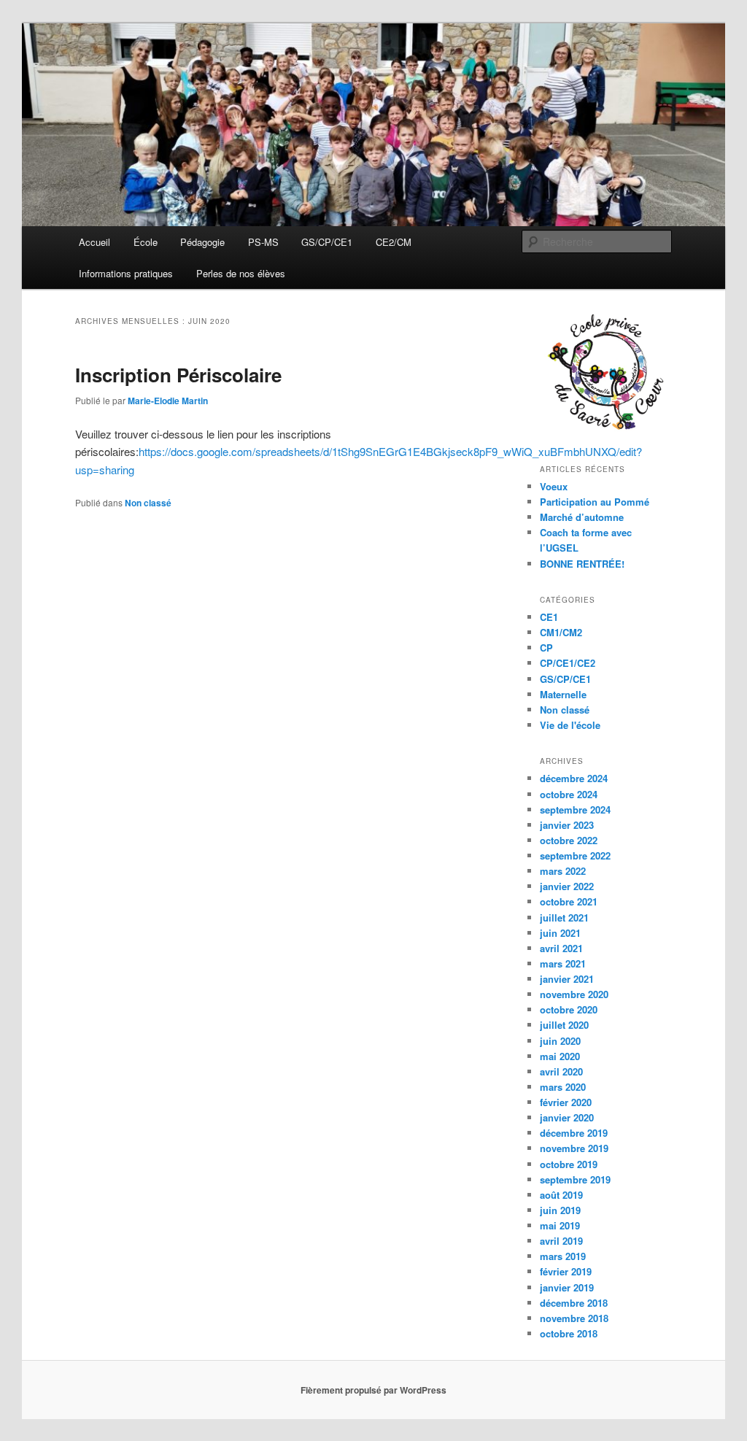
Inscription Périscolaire (178, 374)
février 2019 (566, 1271)
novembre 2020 (574, 994)
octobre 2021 (568, 901)
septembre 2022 (575, 855)
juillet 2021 (564, 917)
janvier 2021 (567, 979)
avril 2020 (561, 1071)
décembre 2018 (574, 1303)
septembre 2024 (575, 809)
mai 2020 (560, 1056)
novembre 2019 (574, 1148)
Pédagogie (202, 242)
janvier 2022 (567, 886)
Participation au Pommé (594, 502)
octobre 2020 (568, 1009)
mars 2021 (563, 963)
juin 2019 (560, 1210)
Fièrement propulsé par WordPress (373, 1389)
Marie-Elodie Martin (168, 400)
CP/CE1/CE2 (567, 663)
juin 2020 (560, 1041)
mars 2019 (563, 1256)
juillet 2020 (564, 1025)
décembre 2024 (574, 778)
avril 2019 (561, 1241)
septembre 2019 (575, 1179)
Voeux (554, 486)
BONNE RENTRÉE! (582, 564)
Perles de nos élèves (240, 273)
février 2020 (566, 1102)
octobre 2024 (568, 794)
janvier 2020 (567, 1117)
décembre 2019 (574, 1133)
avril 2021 (561, 948)
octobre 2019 (568, 1164)
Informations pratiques (126, 273)
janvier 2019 (567, 1287)
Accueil (94, 242)
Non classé (148, 502)
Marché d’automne (582, 517)
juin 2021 (560, 933)
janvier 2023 (567, 825)
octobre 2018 (568, 1333)
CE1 (549, 617)
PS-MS (263, 242)
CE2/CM (393, 242)
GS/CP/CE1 (326, 242)
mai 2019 (560, 1225)
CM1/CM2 (561, 632)
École (145, 242)
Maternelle (563, 694)
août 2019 (561, 1195)
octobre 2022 (568, 840)
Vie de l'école (570, 725)
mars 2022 (563, 871)
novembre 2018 (574, 1318)
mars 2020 (563, 1087)
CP (546, 647)
